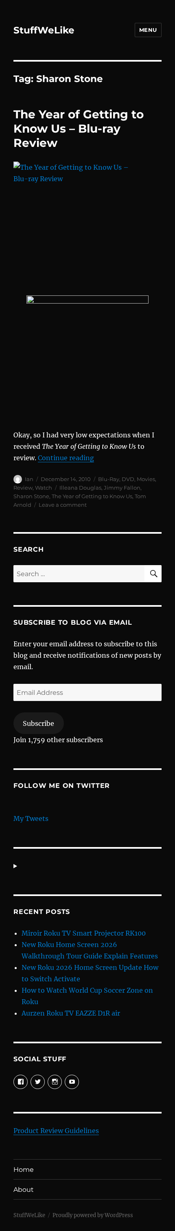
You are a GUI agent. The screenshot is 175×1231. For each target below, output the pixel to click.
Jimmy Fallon (122, 487)
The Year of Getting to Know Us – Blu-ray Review (78, 128)
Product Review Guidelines (56, 1131)
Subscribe (38, 723)
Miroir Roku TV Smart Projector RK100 (84, 933)
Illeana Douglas (80, 487)
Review (23, 487)
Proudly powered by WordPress (92, 1215)
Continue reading (66, 458)
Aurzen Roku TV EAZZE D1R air (71, 1013)
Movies (146, 479)
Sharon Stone (31, 496)
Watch (43, 487)
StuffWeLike (43, 30)
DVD (128, 479)
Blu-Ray (108, 479)
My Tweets (30, 818)
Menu (148, 30)
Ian (29, 479)
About (23, 1189)
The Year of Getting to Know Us (92, 496)
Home (23, 1169)
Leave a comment (63, 504)
